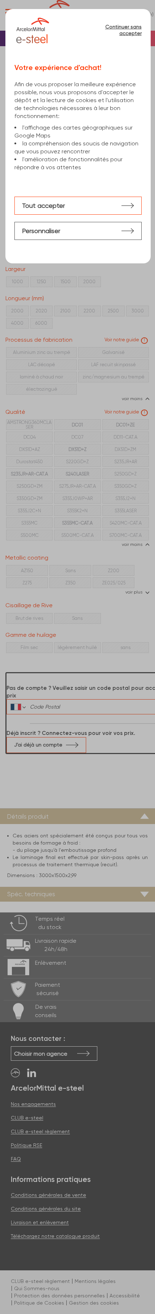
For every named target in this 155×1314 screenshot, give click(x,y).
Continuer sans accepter (123, 30)
